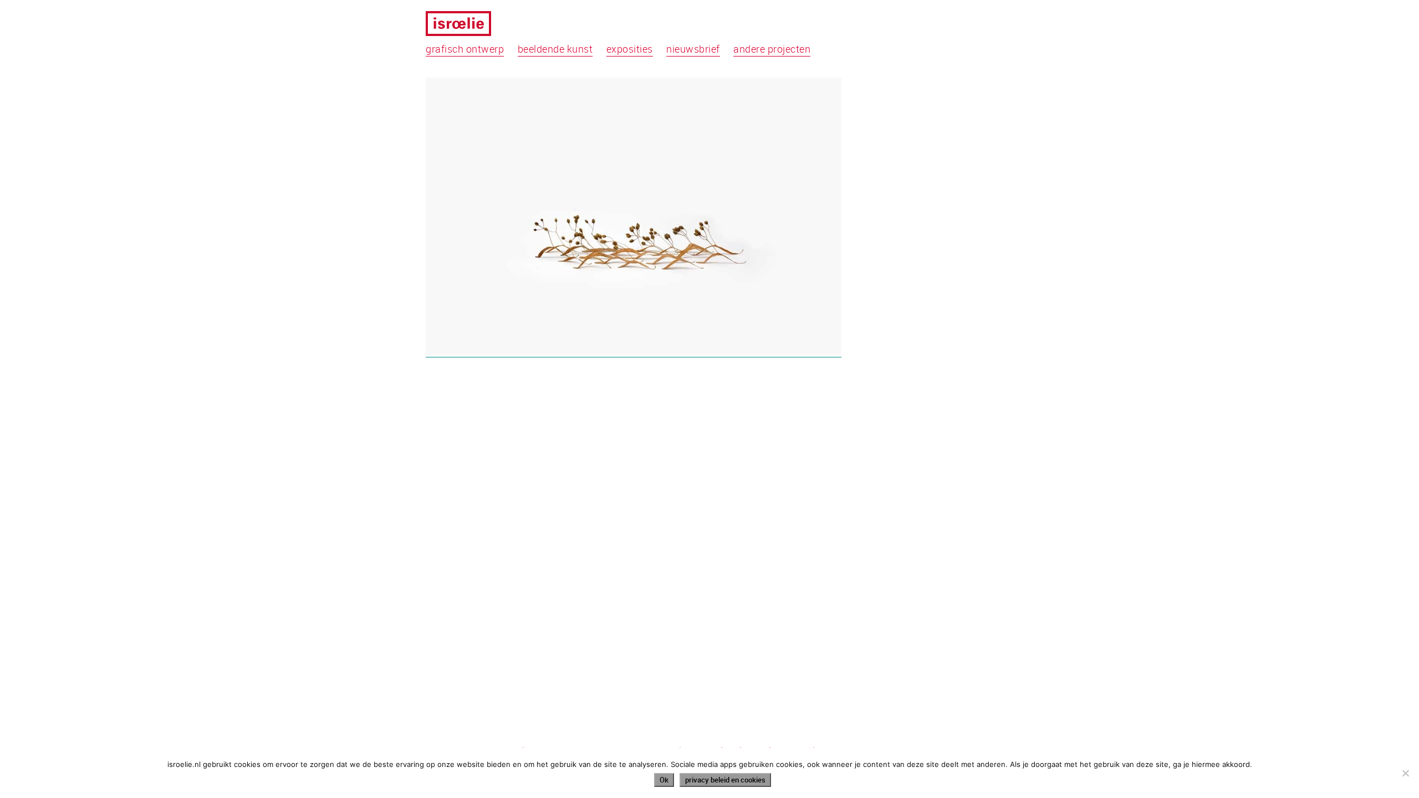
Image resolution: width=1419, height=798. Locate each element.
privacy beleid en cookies (725, 780)
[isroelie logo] (465, 25)
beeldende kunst (555, 48)
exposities (629, 48)
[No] (1405, 773)
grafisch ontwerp (465, 48)
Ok (664, 780)
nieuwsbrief (693, 48)
